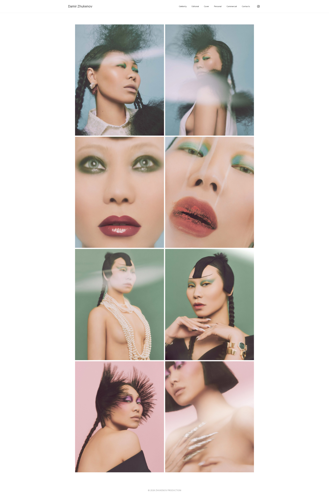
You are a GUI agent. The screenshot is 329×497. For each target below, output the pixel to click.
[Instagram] (258, 6)
